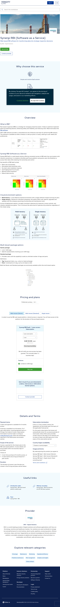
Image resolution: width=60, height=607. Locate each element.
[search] (2, 9)
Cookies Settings (23, 100)
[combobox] (35, 302)
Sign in (50, 2)
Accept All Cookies (37, 100)
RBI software (4, 130)
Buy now (30, 369)
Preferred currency (27, 302)
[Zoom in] (30, 143)
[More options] (57, 2)
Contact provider (6, 53)
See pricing (5, 49)
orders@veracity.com (6, 435)
